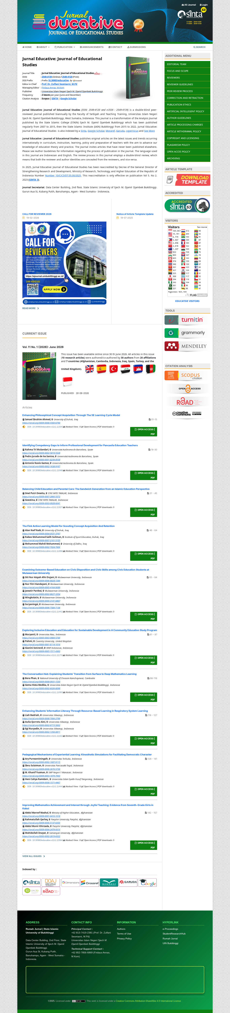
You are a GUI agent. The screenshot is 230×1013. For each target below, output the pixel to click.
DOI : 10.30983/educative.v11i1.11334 (45, 427)
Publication (65, 47)
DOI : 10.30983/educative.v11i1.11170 (45, 655)
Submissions (137, 47)
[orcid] (31, 890)
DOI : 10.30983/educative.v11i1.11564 (45, 840)
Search (200, 47)
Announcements (93, 47)
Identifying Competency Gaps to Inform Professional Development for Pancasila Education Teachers (80, 445)
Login (204, 4)
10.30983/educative (58, 80)
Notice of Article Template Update (135, 214)
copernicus (132, 130)
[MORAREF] (109, 882)
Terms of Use (124, 933)
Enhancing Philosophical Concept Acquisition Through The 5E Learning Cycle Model (71, 415)
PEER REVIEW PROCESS (180, 91)
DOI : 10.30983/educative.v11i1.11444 (45, 786)
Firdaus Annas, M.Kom (53, 87)
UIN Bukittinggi (170, 943)
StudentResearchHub (174, 933)
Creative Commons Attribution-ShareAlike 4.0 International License (149, 1001)
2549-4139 (47, 76)
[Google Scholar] (147, 882)
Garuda (120, 130)
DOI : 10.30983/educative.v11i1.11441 (45, 611)
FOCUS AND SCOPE (177, 70)
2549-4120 (67, 76)
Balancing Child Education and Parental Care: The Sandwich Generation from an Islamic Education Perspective (86, 488)
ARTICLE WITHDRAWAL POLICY (184, 131)
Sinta (83, 130)
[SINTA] (31, 882)
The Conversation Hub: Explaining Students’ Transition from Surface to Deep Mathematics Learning (79, 673)
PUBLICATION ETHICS (179, 104)
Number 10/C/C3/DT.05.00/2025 (63, 175)
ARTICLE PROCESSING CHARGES (185, 124)
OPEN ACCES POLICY (178, 151)
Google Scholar (96, 130)
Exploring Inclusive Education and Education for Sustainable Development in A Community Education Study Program (89, 630)
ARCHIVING (173, 158)
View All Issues (32, 856)
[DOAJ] (51, 882)
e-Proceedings (170, 929)
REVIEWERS (173, 77)
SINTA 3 (33, 179)
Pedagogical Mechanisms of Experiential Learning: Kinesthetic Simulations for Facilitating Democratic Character (87, 754)
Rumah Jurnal (170, 938)
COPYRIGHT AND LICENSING (183, 138)
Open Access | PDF (146, 431)
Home (28, 47)
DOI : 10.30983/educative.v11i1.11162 (45, 736)
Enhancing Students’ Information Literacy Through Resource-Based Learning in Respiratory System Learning (85, 710)
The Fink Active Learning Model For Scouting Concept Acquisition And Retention (68, 526)
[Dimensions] (70, 882)
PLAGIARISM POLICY (178, 144)
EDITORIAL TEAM (176, 64)
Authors (121, 929)
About (43, 47)
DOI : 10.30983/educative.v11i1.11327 (45, 507)
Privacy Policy (124, 938)
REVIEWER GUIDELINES (180, 84)
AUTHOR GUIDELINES (179, 117)
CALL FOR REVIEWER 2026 (37, 214)
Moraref (110, 130)
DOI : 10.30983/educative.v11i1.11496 (45, 551)
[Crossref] (90, 882)
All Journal (190, 4)
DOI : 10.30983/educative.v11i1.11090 (45, 692)
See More (149, 130)
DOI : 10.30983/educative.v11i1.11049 (45, 470)
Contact (116, 47)
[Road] (51, 890)
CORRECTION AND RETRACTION (185, 97)
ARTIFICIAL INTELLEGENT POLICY (185, 111)
